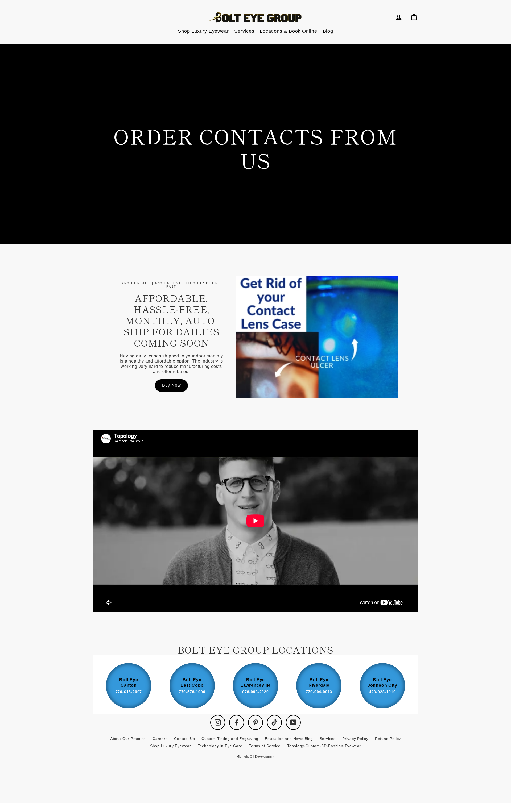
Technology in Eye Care (220, 746)
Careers (160, 739)
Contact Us (184, 739)
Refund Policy (388, 739)
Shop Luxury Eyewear (203, 31)
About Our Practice (128, 739)
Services (244, 31)
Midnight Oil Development (255, 756)
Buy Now (171, 385)
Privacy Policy (355, 739)
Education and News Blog (289, 739)
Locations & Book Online (288, 31)
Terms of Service (265, 746)
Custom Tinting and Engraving (229, 739)
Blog (328, 31)
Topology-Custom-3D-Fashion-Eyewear (324, 746)
